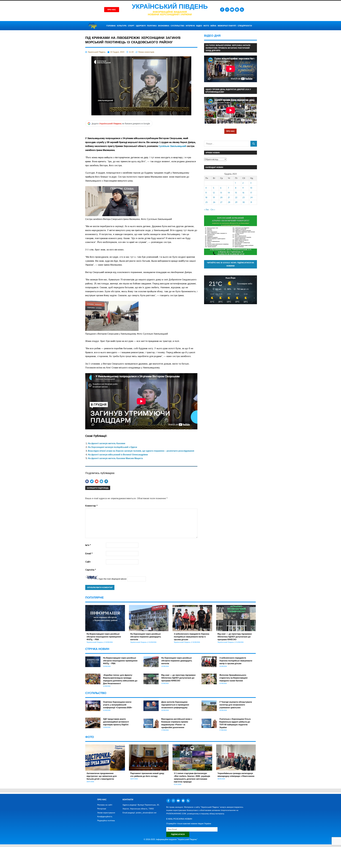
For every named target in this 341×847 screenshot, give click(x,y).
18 (206, 197)
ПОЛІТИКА (152, 26)
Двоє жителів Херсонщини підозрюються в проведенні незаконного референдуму (175, 705)
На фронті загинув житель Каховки (106, 443)
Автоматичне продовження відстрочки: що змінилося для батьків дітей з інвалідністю (102, 776)
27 (221, 202)
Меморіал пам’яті (227, 26)
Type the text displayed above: (113, 579)
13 (221, 192)
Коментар (91, 505)
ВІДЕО (199, 26)
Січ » (213, 209)
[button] (87, 481)
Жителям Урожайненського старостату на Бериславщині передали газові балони (233, 678)
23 (243, 197)
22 (236, 197)
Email (89, 553)
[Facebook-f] (222, 9)
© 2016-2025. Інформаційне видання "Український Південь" (170, 839)
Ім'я (88, 545)
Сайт (88, 562)
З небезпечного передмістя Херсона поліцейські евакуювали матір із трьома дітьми (191, 637)
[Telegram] (237, 9)
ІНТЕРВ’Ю (190, 26)
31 (251, 202)
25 (206, 202)
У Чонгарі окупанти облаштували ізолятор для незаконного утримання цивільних (235, 705)
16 (243, 192)
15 (236, 192)
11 (206, 192)
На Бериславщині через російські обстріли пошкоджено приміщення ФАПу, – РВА (104, 637)
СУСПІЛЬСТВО (177, 26)
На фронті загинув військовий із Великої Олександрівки (118, 454)
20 (221, 197)
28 (229, 202)
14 (229, 192)
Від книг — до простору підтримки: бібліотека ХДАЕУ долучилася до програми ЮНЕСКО (235, 637)
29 (236, 202)
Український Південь (170, 6)
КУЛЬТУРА (122, 26)
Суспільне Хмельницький (172, 146)
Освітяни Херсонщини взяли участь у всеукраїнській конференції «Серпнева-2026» (117, 705)
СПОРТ (131, 26)
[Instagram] (227, 9)
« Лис (206, 209)
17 (251, 192)
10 (251, 188)
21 (229, 197)
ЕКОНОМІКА (163, 26)
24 (251, 197)
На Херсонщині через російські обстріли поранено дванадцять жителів (145, 637)
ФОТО (206, 26)
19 (214, 197)
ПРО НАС (230, 131)
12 (214, 192)
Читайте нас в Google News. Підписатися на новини (230, 264)
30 (243, 202)
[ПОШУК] (253, 143)
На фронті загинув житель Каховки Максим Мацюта (115, 458)
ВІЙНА (213, 26)
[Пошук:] (227, 143)
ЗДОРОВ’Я (141, 26)
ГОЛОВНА (111, 26)
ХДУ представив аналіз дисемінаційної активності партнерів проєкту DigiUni (116, 722)
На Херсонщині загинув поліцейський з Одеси (112, 447)
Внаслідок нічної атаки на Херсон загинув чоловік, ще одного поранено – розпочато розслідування (141, 451)
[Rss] (242, 9)
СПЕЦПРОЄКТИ (245, 26)
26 (214, 202)
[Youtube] (232, 9)
